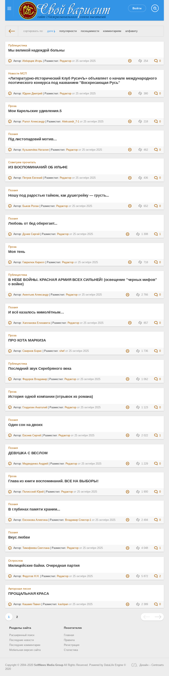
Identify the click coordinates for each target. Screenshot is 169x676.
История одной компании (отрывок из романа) (50, 396)
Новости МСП (17, 73)
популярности (68, 31)
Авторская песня (19, 588)
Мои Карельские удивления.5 (34, 111)
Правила (69, 640)
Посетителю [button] (73, 627)
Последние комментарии (24, 645)
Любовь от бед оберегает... (32, 223)
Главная (69, 635)
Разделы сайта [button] (20, 627)
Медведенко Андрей (35, 463)
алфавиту (131, 31)
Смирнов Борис (32, 351)
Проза (12, 106)
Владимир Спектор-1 (78, 520)
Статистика (71, 650)
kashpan (63, 604)
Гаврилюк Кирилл (33, 262)
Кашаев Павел (31, 604)
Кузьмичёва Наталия (35, 149)
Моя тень (16, 252)
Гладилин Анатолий (34, 407)
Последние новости (21, 640)
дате (50, 31)
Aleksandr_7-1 (70, 121)
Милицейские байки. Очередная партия (44, 565)
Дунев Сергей (31, 234)
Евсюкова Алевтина (35, 520)
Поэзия (13, 134)
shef (62, 351)
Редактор (65, 61)
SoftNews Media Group (48, 665)
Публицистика (17, 45)
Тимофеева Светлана (35, 548)
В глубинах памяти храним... (34, 509)
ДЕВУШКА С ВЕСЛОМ (27, 453)
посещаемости (90, 31)
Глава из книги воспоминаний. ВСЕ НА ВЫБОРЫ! (53, 481)
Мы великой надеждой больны (36, 50)
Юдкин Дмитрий (32, 93)
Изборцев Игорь (32, 61)
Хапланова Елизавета (36, 323)
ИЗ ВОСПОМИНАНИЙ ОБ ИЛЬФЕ (38, 167)
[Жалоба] (130, 61)
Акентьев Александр (35, 294)
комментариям (112, 31)
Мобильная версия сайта (25, 650)
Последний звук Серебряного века (39, 368)
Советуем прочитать (22, 162)
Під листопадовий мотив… (32, 139)
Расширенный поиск (21, 635)
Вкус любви (19, 537)
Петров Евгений (32, 177)
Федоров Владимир (34, 379)
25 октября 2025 (86, 61)
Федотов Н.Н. (30, 576)
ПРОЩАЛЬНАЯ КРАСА (28, 594)
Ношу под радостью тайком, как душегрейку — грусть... (58, 195)
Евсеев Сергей (31, 435)
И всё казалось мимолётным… (36, 312)
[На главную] (11, 31)
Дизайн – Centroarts (152, 665)
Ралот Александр (33, 121)
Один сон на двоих (25, 425)
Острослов (15, 560)
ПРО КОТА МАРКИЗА (27, 340)
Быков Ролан (30, 206)
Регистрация (71, 645)
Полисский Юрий (33, 491)
